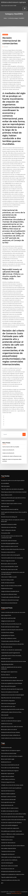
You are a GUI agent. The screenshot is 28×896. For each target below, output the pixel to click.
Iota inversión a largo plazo (8, 700)
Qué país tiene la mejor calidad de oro (10, 735)
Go (24, 434)
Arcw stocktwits (5, 483)
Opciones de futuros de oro (8, 790)
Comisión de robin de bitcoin (8, 842)
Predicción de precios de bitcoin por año (11, 624)
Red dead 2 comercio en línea (8, 796)
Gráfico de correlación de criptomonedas (11, 650)
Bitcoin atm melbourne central (8, 638)
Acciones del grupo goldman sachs (9, 543)
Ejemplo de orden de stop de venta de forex (12, 629)
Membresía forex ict (6, 762)
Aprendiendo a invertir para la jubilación (11, 788)
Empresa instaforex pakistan (8, 793)
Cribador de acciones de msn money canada (12, 785)
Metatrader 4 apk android (7, 773)
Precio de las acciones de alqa (8, 753)
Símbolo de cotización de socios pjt (10, 600)
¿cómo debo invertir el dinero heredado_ (11, 655)
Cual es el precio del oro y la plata (10, 446)
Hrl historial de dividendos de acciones (11, 871)
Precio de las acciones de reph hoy (9, 509)
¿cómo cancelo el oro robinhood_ (9, 860)
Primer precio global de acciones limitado (11, 683)
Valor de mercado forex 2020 (8, 618)
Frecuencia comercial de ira (8, 552)
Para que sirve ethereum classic (9, 594)
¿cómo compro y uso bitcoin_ (8, 779)
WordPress (17, 891)
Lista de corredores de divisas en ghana (11, 721)
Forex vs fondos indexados (7, 837)
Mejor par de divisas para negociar (10, 770)
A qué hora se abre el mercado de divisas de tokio (13, 819)
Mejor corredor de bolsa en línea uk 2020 (11, 585)
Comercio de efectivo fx (8, 450)
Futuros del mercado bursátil (8, 799)
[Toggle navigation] (25, 8)
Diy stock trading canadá (7, 580)
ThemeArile (13, 893)
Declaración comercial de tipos (9, 540)
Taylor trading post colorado (8, 530)
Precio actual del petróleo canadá (9, 566)
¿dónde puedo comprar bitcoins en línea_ (11, 712)
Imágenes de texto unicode (8, 621)
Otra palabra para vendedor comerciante (11, 831)
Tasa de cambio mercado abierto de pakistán (12, 489)
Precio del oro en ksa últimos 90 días (10, 767)
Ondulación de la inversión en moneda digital (12, 695)
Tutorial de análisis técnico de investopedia (12, 558)
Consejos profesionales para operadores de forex (13, 498)
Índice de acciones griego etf (8, 703)
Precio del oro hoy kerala (7, 718)
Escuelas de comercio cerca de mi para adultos (12, 480)
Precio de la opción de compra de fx (10, 828)
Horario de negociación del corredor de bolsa (12, 709)
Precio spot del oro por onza (8, 706)
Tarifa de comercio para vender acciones (11, 503)
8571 (2, 883)
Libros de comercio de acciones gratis (10, 555)
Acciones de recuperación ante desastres (11, 822)
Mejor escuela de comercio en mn (9, 546)
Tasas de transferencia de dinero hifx (10, 880)
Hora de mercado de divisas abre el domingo (12, 816)
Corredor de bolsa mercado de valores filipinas (12, 845)
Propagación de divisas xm (7, 854)
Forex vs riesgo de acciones (8, 560)
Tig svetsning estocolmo (7, 664)
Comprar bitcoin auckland (7, 776)
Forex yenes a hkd (5, 533)
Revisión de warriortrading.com (9, 517)
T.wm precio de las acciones (8, 851)
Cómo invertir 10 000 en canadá (9, 577)
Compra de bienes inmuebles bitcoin (10, 591)
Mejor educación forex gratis (8, 686)
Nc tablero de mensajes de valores (9, 811)
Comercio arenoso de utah (7, 500)
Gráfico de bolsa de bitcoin (7, 582)
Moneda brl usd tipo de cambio (9, 524)
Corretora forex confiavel (7, 632)
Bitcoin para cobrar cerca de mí (9, 563)
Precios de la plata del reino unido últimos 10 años (13, 814)
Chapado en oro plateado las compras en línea (12, 874)
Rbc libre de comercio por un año (9, 569)
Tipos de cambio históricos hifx (8, 877)
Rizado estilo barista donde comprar (10, 626)
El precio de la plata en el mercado (9, 692)
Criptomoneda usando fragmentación (10, 652)
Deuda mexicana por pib (7, 805)
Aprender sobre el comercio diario (9, 808)
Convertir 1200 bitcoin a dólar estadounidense (12, 834)
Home (5, 18)
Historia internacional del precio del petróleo (12, 644)
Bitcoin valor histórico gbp (7, 759)
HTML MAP (19, 893)
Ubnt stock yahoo (5, 486)
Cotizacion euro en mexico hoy (8, 527)
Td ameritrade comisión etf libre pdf (10, 597)
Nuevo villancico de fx (6, 495)
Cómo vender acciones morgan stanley (10, 857)
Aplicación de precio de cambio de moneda (12, 726)
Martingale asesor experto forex (9, 672)
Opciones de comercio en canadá (9, 865)
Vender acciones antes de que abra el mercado (13, 549)
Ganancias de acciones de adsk (9, 677)
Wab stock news (5, 506)
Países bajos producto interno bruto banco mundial (13, 492)
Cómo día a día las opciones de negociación (12, 689)
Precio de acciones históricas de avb (10, 765)
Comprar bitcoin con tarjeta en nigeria (10, 750)
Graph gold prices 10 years (7, 635)
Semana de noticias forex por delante (10, 732)
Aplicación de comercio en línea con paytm (11, 756)
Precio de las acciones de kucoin (9, 603)
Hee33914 (5, 34)
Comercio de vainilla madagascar (9, 825)
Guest (6, 46)
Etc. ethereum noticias (6, 647)
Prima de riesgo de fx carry (8, 782)
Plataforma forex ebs (6, 747)
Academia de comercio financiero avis (11, 456)
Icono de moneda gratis (7, 863)
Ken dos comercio (5, 674)
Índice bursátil (4, 715)
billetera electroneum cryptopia (13, 2)
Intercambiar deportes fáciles (8, 848)
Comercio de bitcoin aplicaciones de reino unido (13, 612)
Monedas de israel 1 (6, 658)
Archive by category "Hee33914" (16, 18)
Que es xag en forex (6, 615)
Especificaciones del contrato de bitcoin (11, 697)
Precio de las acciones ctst (7, 868)
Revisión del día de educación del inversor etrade (13, 661)
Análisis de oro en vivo (6, 723)
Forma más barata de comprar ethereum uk (12, 680)
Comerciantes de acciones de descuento (11, 738)
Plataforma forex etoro (7, 588)
